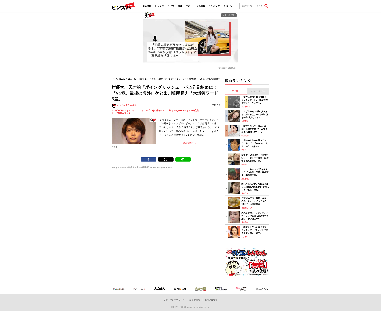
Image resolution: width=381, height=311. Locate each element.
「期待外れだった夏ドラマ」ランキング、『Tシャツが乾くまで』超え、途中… (254, 230)
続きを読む (188, 143)
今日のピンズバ (247, 208)
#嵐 (137, 167)
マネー (189, 6)
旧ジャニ (159, 6)
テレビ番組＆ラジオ (121, 113)
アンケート (245, 107)
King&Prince (180, 110)
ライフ (171, 6)
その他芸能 (194, 110)
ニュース (132, 79)
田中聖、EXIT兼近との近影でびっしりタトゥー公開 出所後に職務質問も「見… (255, 158)
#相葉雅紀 (144, 167)
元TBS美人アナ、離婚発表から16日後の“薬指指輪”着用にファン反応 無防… (255, 187)
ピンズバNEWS (118, 79)
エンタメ (133, 110)
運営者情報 (194, 299)
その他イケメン (159, 110)
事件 (180, 6)
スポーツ (227, 6)
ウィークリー (258, 91)
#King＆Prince (119, 167)
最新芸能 (147, 6)
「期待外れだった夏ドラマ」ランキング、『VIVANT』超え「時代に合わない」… (254, 143)
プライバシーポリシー (174, 299)
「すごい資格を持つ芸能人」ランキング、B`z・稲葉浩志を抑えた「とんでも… (254, 100)
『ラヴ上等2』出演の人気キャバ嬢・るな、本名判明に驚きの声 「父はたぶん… (254, 114)
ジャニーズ (144, 110)
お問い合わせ (211, 299)
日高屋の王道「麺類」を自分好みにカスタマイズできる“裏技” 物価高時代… (254, 201)
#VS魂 (153, 167)
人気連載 (200, 6)
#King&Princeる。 (166, 167)
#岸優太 (130, 167)
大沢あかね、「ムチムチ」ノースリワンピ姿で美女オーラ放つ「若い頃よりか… (254, 215)
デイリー (236, 91)
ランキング (214, 6)
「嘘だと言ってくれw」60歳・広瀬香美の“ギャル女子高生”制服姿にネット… (254, 129)
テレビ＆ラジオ (119, 110)
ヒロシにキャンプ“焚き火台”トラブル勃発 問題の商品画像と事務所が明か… (254, 172)
